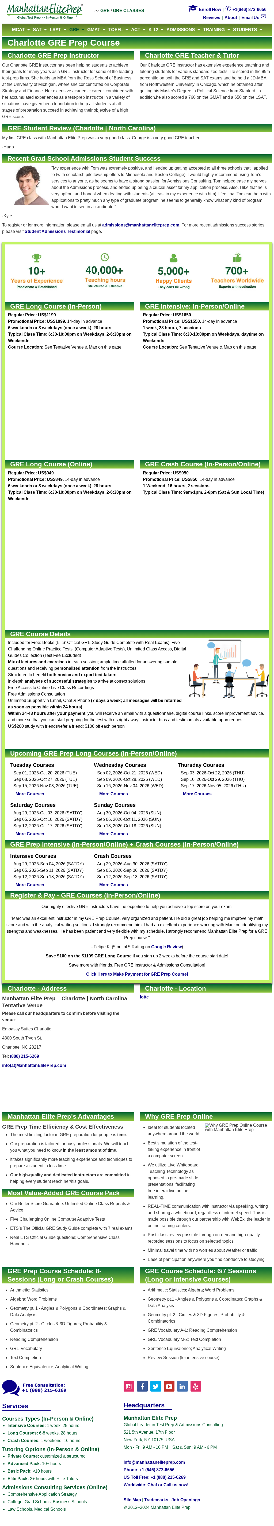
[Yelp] (196, 1386)
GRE (105, 10)
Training (214, 29)
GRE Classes (128, 10)
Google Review (166, 947)
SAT (37, 29)
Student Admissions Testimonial (57, 231)
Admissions (180, 29)
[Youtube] (169, 1386)
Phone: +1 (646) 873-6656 (149, 1470)
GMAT (93, 29)
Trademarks (156, 1500)
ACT (135, 29)
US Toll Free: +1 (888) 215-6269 (155, 1477)
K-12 (153, 29)
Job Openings (186, 1500)
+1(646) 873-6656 (246, 9)
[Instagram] (129, 1386)
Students (245, 29)
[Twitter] (155, 1386)
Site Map (132, 1500)
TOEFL (115, 29)
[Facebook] (142, 1386)
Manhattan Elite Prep (45, 11)
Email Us (254, 17)
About (230, 17)
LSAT (55, 29)
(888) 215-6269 (24, 1056)
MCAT (18, 29)
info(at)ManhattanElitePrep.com (34, 1065)
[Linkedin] (182, 1386)
